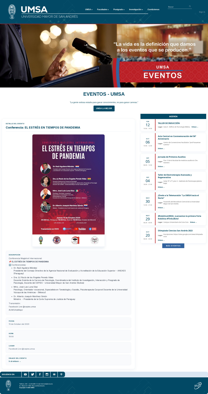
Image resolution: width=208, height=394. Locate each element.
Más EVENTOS (173, 245)
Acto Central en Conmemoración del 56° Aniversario (177, 137)
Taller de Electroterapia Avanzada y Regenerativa (175, 176)
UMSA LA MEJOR (104, 108)
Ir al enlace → (15, 361)
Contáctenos (153, 9)
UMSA (88, 9)
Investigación (136, 9)
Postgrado (118, 9)
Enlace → (195, 127)
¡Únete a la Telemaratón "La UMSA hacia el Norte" (178, 196)
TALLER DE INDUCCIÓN (169, 123)
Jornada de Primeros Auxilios (172, 157)
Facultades (103, 9)
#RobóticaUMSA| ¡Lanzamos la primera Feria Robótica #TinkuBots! (179, 217)
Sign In (202, 11)
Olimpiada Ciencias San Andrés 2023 (175, 230)
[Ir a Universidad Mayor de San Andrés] (6, 7)
